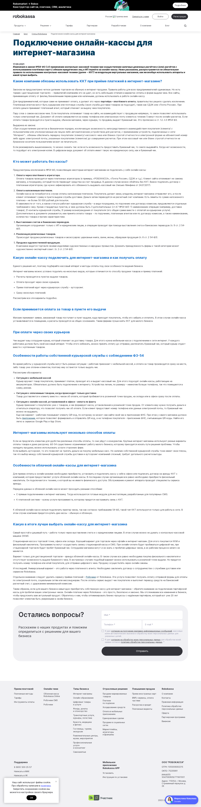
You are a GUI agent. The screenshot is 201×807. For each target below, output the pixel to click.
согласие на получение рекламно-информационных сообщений (141, 631)
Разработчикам (118, 25)
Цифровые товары (82, 703)
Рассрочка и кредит (141, 705)
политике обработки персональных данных (141, 642)
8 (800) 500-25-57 (23, 767)
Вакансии (166, 721)
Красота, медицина (82, 723)
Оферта (165, 713)
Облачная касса (52, 695)
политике (46, 785)
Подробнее (180, 5)
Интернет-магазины (82, 694)
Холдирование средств (114, 707)
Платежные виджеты (142, 709)
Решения (44, 25)
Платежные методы (23, 694)
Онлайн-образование (83, 698)
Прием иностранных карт (144, 694)
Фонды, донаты (80, 709)
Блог (167, 25)
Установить (108, 773)
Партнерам (92, 25)
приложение (28, 418)
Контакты (166, 698)
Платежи (109, 701)
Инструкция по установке (115, 777)
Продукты (19, 25)
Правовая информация (172, 702)
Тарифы (69, 25)
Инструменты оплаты (24, 702)
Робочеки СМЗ (51, 700)
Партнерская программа (173, 717)
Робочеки (91, 577)
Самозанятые (79, 752)
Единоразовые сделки (113, 718)
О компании (145, 25)
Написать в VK (21, 775)
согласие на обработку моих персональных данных (136, 639)
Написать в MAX (21, 771)
